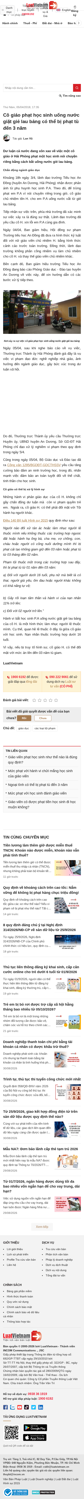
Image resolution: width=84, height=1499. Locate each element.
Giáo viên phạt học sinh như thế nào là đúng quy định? (42, 759)
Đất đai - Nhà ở (52, 23)
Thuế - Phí (30, 23)
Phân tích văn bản (57, 1254)
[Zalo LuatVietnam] (12, 1408)
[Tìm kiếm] (77, 88)
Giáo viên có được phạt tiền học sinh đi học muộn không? (42, 804)
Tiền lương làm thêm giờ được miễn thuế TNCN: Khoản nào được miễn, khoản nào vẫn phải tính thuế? (41, 850)
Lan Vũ (28, 138)
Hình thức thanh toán (20, 1296)
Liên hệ (11, 1264)
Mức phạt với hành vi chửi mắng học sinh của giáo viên (40, 773)
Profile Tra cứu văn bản (21, 1259)
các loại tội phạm (45, 728)
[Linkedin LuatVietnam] (40, 1408)
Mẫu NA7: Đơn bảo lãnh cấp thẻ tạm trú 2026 (40, 1149)
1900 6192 (18, 677)
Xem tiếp (42, 1226)
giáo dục (23, 728)
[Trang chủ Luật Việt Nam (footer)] (42, 1336)
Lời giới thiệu (15, 1249)
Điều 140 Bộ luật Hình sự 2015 (25, 520)
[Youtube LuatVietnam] (19, 1408)
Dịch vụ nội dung (56, 1270)
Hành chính (10, 23)
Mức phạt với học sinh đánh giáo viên (37, 793)
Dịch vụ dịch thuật (57, 1264)
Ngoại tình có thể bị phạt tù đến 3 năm (38, 785)
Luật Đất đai (63, 1479)
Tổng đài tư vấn (55, 1275)
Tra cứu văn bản (56, 1249)
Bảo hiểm (74, 23)
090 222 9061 (59, 677)
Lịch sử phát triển (17, 1254)
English (65, 9)
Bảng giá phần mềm (19, 1291)
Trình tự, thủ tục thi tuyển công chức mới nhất (42, 1079)
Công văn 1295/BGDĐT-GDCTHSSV (34, 465)
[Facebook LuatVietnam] (5, 1408)
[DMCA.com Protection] (43, 1493)
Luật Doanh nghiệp (41, 1479)
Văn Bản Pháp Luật (15, 1479)
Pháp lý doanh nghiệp (59, 1259)
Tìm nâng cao (71, 95)
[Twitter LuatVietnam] (33, 1408)
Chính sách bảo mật (19, 1307)
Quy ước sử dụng (18, 1301)
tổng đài (31, 681)
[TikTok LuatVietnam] (26, 1408)
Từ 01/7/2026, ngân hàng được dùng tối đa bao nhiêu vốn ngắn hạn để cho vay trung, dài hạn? (41, 1186)
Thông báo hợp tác (18, 1321)
